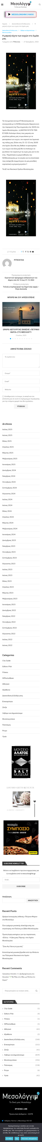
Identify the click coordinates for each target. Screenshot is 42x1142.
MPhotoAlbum (22, 1024)
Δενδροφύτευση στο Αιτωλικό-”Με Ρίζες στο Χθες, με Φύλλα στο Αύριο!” (18, 977)
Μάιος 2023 (7, 581)
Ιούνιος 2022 (7, 645)
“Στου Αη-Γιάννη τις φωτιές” (12, 946)
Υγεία (22, 1075)
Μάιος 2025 (7, 441)
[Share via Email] (33, 252)
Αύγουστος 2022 (8, 634)
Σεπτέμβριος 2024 (9, 488)
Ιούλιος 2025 (7, 429)
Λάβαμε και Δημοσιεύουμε (22, 1055)
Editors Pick (22, 1014)
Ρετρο (22, 1070)
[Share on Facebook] (25, 252)
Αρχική (4, 24)
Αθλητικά (22, 1029)
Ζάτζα (22, 1050)
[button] (4, 321)
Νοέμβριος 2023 (8, 546)
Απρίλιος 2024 (8, 517)
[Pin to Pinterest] (30, 252)
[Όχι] (39, 1132)
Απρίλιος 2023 (8, 587)
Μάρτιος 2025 (7, 453)
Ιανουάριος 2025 (8, 464)
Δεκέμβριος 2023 (9, 540)
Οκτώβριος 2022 (9, 622)
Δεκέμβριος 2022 (9, 610)
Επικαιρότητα (22, 1044)
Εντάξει (9, 1138)
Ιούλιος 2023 (7, 569)
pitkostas (16, 42)
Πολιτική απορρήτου (29, 1138)
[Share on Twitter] (28, 252)
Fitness (22, 1019)
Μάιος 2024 (7, 511)
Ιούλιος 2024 (7, 499)
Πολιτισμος (22, 1065)
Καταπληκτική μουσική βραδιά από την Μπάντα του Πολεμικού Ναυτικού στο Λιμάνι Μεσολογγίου (20, 955)
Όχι (17, 1138)
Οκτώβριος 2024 (9, 482)
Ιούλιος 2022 (7, 639)
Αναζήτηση (6, 897)
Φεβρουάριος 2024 (9, 529)
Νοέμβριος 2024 (8, 476)
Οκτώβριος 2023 (9, 552)
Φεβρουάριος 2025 (9, 459)
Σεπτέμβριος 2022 (9, 628)
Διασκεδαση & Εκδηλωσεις (21, 24)
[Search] (39, 5)
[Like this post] (23, 252)
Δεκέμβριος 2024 (9, 470)
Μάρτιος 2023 (7, 593)
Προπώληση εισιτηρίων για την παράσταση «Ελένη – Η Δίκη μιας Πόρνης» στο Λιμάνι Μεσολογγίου (18, 937)
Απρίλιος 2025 (8, 447)
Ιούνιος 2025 (7, 435)
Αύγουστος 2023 (8, 564)
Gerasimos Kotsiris (9, 974)
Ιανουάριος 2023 (8, 604)
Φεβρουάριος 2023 (9, 599)
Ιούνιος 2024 (7, 505)
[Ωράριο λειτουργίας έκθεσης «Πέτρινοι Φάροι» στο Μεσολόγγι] (21, 314)
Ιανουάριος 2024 (8, 534)
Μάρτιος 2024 (7, 523)
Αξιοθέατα (22, 1034)
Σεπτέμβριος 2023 (9, 558)
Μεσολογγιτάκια (22, 1060)
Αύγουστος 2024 (8, 494)
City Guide (22, 1008)
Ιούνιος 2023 (7, 575)
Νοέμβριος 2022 (8, 616)
